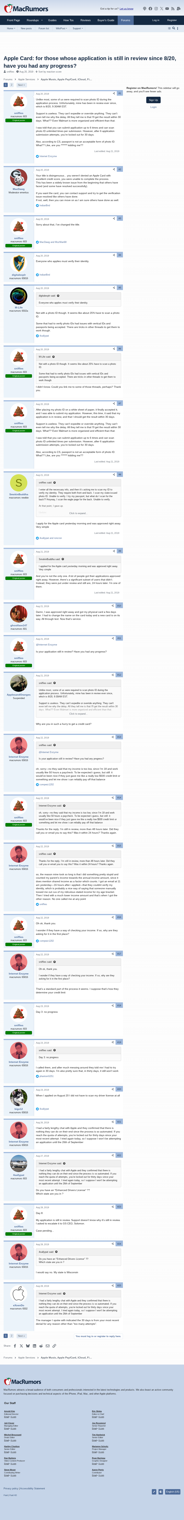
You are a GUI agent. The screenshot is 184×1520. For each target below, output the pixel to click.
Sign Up (153, 100)
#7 (120, 403)
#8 (120, 474)
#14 (119, 797)
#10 (119, 606)
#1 (120, 93)
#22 (119, 1155)
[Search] (173, 28)
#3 (120, 218)
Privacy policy (11, 1488)
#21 (119, 1122)
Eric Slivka (97, 1411)
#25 (119, 1285)
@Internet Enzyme (46, 644)
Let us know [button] (126, 8)
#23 (119, 1207)
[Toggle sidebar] (178, 28)
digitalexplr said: (47, 295)
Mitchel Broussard (12, 1435)
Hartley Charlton (12, 1446)
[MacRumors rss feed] (173, 8)
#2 (120, 169)
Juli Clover (9, 1423)
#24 (119, 1244)
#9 (120, 551)
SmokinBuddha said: (49, 559)
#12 (119, 675)
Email (6, 1417)
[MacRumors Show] (144, 8)
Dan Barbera (10, 1458)
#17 (119, 954)
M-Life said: (45, 356)
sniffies (10, 71)
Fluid (6, 1495)
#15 (119, 846)
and (53, 242)
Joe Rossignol (99, 1423)
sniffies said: (45, 482)
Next (20, 85)
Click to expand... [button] (78, 513)
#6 (120, 349)
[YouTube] (167, 8)
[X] (161, 8)
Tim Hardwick (98, 1435)
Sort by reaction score (49, 71)
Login (153, 107)
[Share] (114, 93)
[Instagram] (156, 8)
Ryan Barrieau (98, 1458)
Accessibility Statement (32, 1488)
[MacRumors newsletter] (178, 8)
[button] (31, 20)
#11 (119, 638)
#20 (119, 1089)
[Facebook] (150, 8)
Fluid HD (13, 1495)
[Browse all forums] (169, 28)
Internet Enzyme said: (50, 805)
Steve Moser (10, 1470)
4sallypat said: (46, 1252)
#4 (120, 255)
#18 (119, 1005)
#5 (120, 287)
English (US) (172, 1491)
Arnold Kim (9, 1411)
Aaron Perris (98, 1470)
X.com (13, 1417)
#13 (119, 737)
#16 (119, 917)
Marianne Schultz (100, 1446)
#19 (119, 1042)
